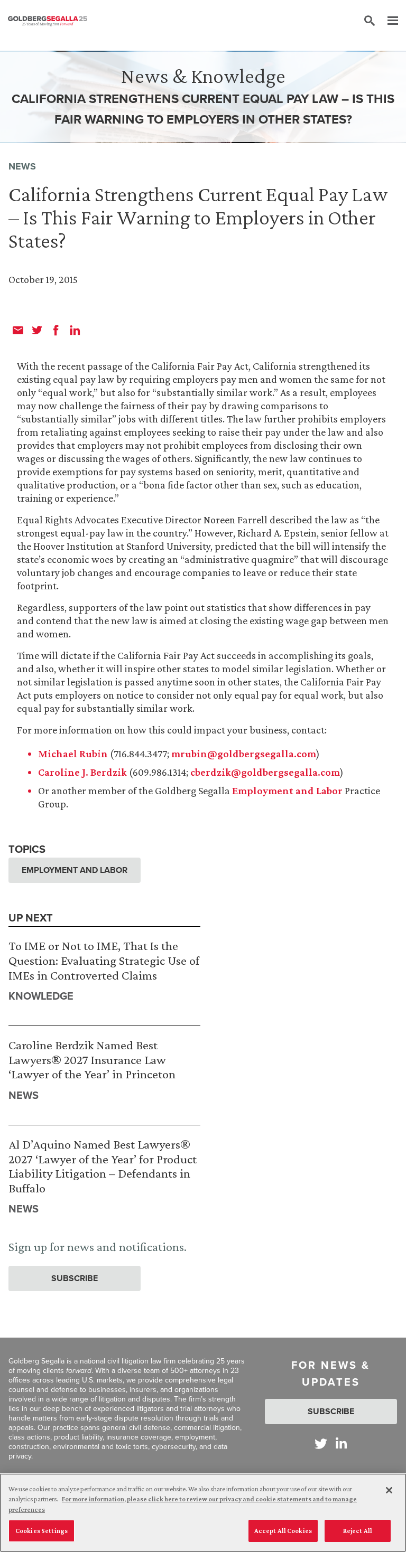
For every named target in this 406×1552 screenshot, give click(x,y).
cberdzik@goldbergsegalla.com (265, 772)
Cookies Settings (41, 1531)
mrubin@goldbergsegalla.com (243, 753)
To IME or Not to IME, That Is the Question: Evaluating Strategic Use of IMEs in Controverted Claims (103, 960)
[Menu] (387, 21)
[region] (203, 1512)
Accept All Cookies (283, 1531)
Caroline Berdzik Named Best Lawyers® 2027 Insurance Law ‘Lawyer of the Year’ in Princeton (92, 1059)
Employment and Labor (287, 790)
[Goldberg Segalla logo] (47, 21)
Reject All (357, 1531)
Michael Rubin (73, 753)
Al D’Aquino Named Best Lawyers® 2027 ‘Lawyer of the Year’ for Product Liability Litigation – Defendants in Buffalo (102, 1166)
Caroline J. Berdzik (82, 772)
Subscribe (74, 1278)
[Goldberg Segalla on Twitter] (321, 1443)
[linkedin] (75, 330)
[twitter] (37, 330)
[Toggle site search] (369, 21)
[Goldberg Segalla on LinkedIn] (341, 1443)
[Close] (389, 1490)
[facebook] (56, 330)
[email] (18, 330)
